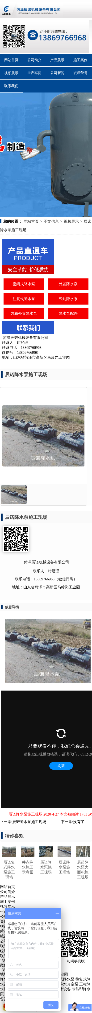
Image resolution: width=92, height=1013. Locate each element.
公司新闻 (57, 73)
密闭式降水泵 (24, 284)
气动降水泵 (68, 299)
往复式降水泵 (24, 299)
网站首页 (11, 60)
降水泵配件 (68, 313)
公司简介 (34, 60)
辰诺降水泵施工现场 (29, 822)
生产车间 (34, 73)
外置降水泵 (68, 284)
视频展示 (11, 73)
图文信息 (51, 221)
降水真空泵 (68, 984)
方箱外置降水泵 (24, 313)
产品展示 (57, 60)
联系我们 (11, 86)
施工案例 (80, 60)
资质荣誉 (80, 73)
